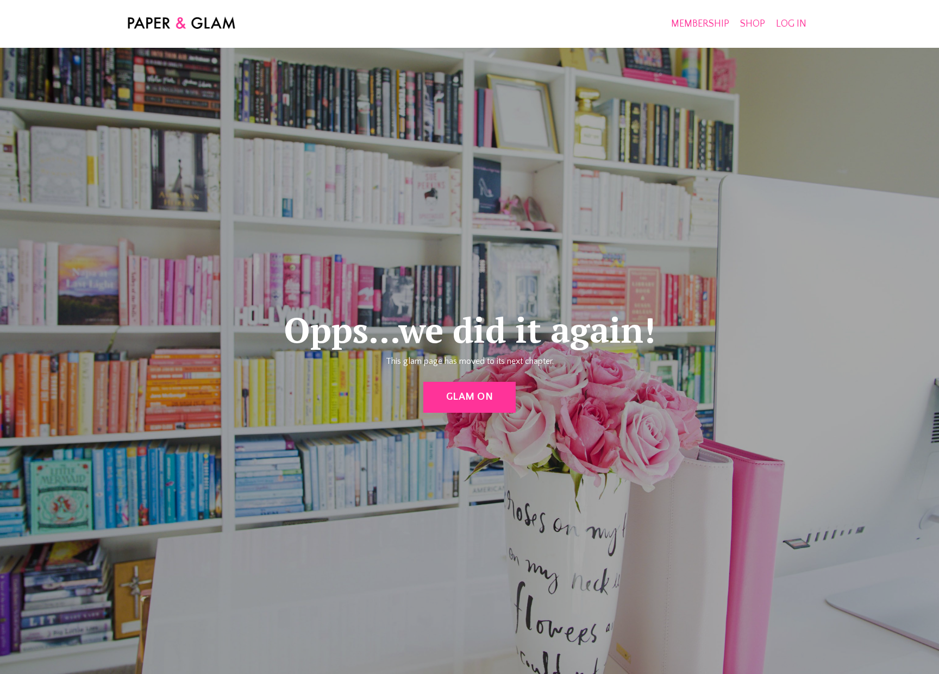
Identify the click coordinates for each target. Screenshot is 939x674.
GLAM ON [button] (469, 396)
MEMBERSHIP (700, 23)
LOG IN (791, 23)
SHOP (752, 23)
